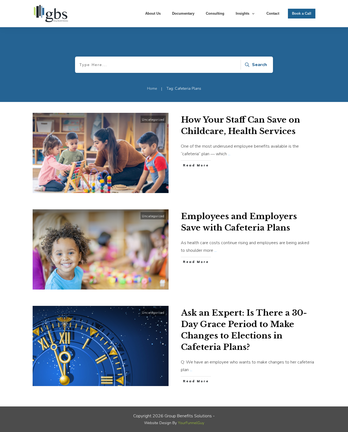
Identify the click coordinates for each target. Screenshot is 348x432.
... (229, 154)
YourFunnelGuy (191, 422)
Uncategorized (153, 120)
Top (335, 419)
